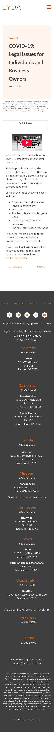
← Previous (15, 267)
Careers (34, 303)
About (5, 303)
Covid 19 (13, 38)
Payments (19, 303)
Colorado (28, 348)
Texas (27, 539)
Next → (41, 267)
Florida (27, 440)
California (27, 385)
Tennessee (27, 507)
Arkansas (28, 617)
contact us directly (16, 258)
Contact (48, 303)
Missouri (27, 473)
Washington (27, 580)
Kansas (28, 638)
